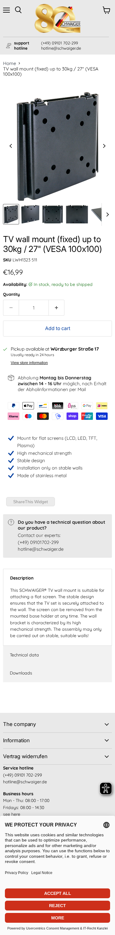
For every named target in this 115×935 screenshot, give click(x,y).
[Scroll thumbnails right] (106, 214)
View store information (29, 363)
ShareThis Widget (30, 501)
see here (11, 814)
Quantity (11, 294)
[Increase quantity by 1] (56, 308)
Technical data (24, 655)
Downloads (21, 673)
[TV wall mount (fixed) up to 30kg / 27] (11, 214)
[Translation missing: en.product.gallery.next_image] (104, 146)
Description (21, 578)
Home (9, 63)
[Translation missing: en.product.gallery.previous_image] (11, 146)
